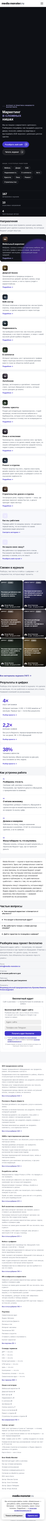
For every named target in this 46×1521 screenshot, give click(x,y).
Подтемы (6, 1312)
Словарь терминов (9, 1348)
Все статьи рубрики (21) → (12, 1201)
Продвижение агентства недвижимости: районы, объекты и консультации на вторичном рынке (23, 1076)
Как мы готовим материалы (12, 1464)
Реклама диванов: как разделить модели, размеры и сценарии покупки (21, 1121)
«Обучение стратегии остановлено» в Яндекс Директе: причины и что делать (22, 1448)
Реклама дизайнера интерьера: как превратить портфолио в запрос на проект (19, 1146)
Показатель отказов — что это (13, 1373)
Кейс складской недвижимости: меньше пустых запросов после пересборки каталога (23, 1251)
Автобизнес (7, 1404)
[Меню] (41, 3)
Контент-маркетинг (9, 1340)
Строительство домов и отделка (14, 1416)
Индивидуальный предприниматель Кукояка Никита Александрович (23, 988)
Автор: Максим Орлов (10, 1479)
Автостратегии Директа (10, 1321)
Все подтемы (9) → (9, 1343)
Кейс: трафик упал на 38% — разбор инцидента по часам (22, 1439)
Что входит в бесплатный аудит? (18, 920)
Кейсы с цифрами (9, 1241)
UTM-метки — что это (10, 1364)
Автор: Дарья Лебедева (10, 1485)
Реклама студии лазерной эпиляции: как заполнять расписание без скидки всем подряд (20, 1151)
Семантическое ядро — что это (13, 1376)
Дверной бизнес (8, 1391)
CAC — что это (7, 1358)
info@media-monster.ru (10, 966)
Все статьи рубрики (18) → (12, 1271)
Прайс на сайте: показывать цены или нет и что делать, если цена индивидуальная (22, 1197)
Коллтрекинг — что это (10, 1370)
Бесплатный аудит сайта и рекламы (14, 1461)
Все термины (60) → (9, 1380)
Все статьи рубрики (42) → (12, 1131)
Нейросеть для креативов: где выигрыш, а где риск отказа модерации (20, 1161)
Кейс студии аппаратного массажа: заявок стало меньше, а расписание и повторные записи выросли (23, 1262)
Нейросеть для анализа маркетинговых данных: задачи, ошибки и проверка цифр (22, 1221)
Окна (18, 177)
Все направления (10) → (10, 1420)
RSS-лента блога (8, 1476)
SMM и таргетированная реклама (15, 1136)
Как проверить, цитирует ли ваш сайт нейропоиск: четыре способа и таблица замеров (20, 1297)
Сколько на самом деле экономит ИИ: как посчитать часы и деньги (23, 1226)
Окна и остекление (9, 1410)
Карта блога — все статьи (11, 1452)
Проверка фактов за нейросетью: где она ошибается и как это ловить (22, 1267)
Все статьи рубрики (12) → (12, 1166)
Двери (17, 168)
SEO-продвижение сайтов (12, 1066)
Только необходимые (14, 1516)
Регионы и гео (7, 1324)
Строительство (10, 182)
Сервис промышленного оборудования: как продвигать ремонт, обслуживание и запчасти (22, 1070)
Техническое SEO (8, 1330)
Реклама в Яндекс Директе (13, 1101)
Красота (7, 177)
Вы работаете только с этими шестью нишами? (19, 927)
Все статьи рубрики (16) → (12, 1306)
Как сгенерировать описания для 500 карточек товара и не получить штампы (22, 1302)
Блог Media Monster (10, 1457)
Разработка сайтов (9, 1171)
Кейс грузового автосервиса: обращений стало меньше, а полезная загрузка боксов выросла (23, 1256)
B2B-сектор (7, 1395)
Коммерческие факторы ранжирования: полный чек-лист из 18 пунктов (22, 1443)
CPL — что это (7, 1355)
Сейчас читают (8, 1425)
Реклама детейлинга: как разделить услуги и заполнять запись (22, 1105)
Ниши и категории (9, 1385)
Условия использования (10, 1467)
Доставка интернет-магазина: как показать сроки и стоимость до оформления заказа (20, 1211)
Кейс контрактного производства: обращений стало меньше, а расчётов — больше (21, 1246)
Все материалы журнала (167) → (15, 676)
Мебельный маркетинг (11, 1388)
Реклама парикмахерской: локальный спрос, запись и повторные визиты (21, 1156)
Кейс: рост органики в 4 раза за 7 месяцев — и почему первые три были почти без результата (22, 1429)
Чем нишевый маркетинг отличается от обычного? (20, 912)
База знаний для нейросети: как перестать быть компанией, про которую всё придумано (19, 1181)
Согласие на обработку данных (13, 1473)
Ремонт (28, 177)
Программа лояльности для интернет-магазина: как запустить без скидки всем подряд (21, 1216)
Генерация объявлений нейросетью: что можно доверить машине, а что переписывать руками (22, 1291)
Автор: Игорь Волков (9, 1488)
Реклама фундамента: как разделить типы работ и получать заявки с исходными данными (20, 1116)
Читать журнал (14, 152)
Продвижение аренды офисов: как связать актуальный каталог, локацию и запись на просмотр (22, 1091)
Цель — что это (7, 1367)
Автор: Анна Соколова (10, 1482)
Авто (38, 173)
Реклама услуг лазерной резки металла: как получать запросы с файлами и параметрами (21, 1086)
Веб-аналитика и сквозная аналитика (17, 1206)
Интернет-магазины (9, 1327)
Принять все (33, 1516)
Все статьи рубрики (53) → (12, 1096)
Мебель (7, 168)
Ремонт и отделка (9, 1413)
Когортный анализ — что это (12, 1361)
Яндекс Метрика (8, 1318)
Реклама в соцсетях (9, 1333)
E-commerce (26, 173)
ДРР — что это (7, 1352)
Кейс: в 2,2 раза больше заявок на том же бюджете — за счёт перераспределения (23, 1435)
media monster (13, 3)
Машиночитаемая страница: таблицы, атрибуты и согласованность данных (20, 1186)
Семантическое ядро (9, 1315)
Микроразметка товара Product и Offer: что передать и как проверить (22, 1176)
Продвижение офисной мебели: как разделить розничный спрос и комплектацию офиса (22, 1081)
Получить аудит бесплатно (23, 1033)
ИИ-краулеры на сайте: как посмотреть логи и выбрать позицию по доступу (22, 1191)
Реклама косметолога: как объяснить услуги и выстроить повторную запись (23, 1141)
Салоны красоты (8, 1407)
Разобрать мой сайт (16, 144)
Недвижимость (10, 173)
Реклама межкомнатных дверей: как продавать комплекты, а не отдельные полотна (19, 1126)
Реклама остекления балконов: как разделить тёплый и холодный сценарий (22, 1111)
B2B (26, 168)
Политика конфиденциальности (13, 1470)
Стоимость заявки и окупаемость (14, 1337)
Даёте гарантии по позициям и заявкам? (21, 934)
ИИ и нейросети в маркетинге (14, 1276)
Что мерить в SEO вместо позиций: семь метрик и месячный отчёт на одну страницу (20, 1232)
